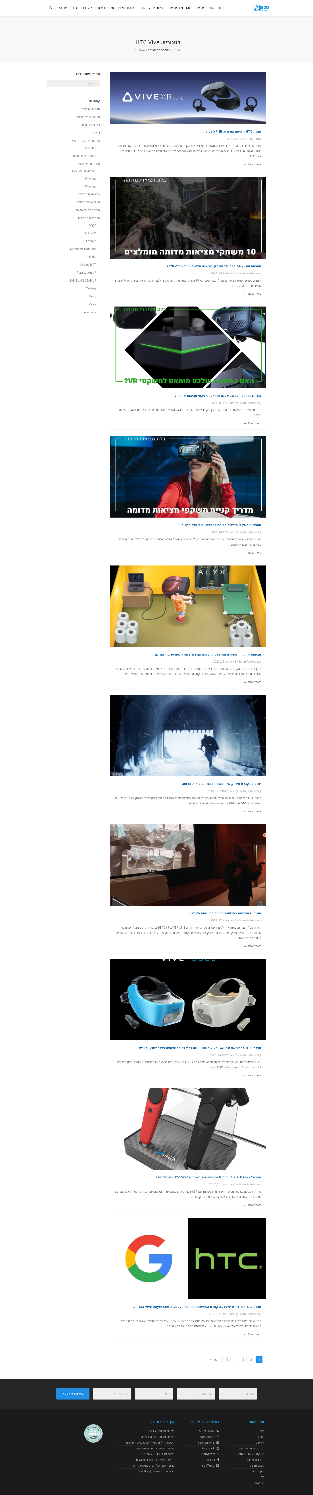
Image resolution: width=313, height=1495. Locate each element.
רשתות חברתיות (91, 125)
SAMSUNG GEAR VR (83, 280)
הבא (216, 1360)
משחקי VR (90, 186)
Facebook (208, 1448)
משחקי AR (90, 178)
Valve (92, 304)
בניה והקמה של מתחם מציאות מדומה (153, 1466)
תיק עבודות (257, 1471)
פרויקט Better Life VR (250, 1454)
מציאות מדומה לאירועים (160, 1431)
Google (91, 225)
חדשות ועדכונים (90, 109)
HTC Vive (90, 233)
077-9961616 (206, 1431)
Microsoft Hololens (83, 249)
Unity (92, 296)
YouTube (90, 312)
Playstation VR (86, 273)
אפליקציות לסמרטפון (84, 171)
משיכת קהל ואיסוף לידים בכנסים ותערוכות (150, 1443)
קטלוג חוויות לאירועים (251, 1448)
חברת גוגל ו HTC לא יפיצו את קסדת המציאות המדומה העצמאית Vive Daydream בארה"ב (197, 1307)
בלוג (261, 1477)
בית (262, 1431)
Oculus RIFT (88, 265)
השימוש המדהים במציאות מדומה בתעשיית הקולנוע (224, 913)
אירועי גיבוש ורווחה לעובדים (158, 1454)
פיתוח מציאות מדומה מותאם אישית (154, 1448)
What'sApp (207, 1437)
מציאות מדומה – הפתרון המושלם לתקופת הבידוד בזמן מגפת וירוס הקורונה (208, 654)
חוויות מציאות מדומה (88, 202)
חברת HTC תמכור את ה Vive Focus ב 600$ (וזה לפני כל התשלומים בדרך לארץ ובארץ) (200, 1048)
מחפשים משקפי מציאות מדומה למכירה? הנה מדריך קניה (221, 525)
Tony (257, 139)
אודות (261, 1437)
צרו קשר (259, 1483)
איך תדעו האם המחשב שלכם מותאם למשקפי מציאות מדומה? (218, 396)
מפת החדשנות (256, 1466)
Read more (254, 164)
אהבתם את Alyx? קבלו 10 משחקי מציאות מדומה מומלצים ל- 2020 (214, 266)
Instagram (208, 1454)
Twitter (91, 288)
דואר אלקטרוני (206, 1443)
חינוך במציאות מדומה (87, 210)
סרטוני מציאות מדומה (83, 156)
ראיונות (96, 133)
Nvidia (92, 257)
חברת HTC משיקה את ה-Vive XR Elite (233, 131)
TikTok (210, 1460)
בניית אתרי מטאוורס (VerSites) (156, 1471)
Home (176, 50)
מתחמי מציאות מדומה (88, 117)
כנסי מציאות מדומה (89, 194)
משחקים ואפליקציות (88, 163)
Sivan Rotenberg (250, 273)
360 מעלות (90, 148)
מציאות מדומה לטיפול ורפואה (157, 1437)
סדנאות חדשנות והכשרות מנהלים (155, 1460)
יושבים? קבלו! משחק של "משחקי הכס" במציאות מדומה (221, 784)
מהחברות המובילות (159, 50)
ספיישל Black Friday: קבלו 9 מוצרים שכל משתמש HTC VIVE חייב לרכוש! (208, 1177)
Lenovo (91, 241)
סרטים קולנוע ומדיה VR (86, 141)
